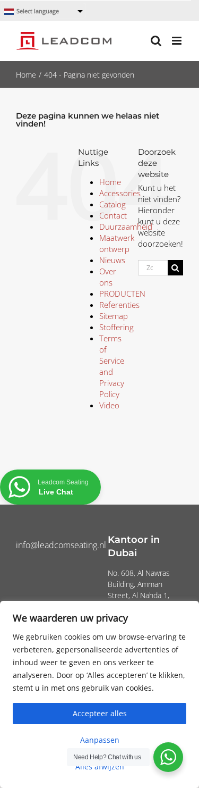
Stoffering (116, 327)
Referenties (119, 304)
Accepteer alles (100, 713)
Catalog (112, 204)
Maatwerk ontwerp (116, 243)
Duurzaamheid (125, 226)
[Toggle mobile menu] (177, 40)
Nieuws (112, 260)
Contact (113, 215)
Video (109, 405)
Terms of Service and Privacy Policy (111, 366)
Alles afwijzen (99, 766)
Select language (37, 12)
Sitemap (113, 316)
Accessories (120, 193)
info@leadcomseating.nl (61, 545)
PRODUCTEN (122, 293)
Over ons (107, 277)
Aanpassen (99, 740)
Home (110, 182)
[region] (99, 694)
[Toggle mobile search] (156, 40)
